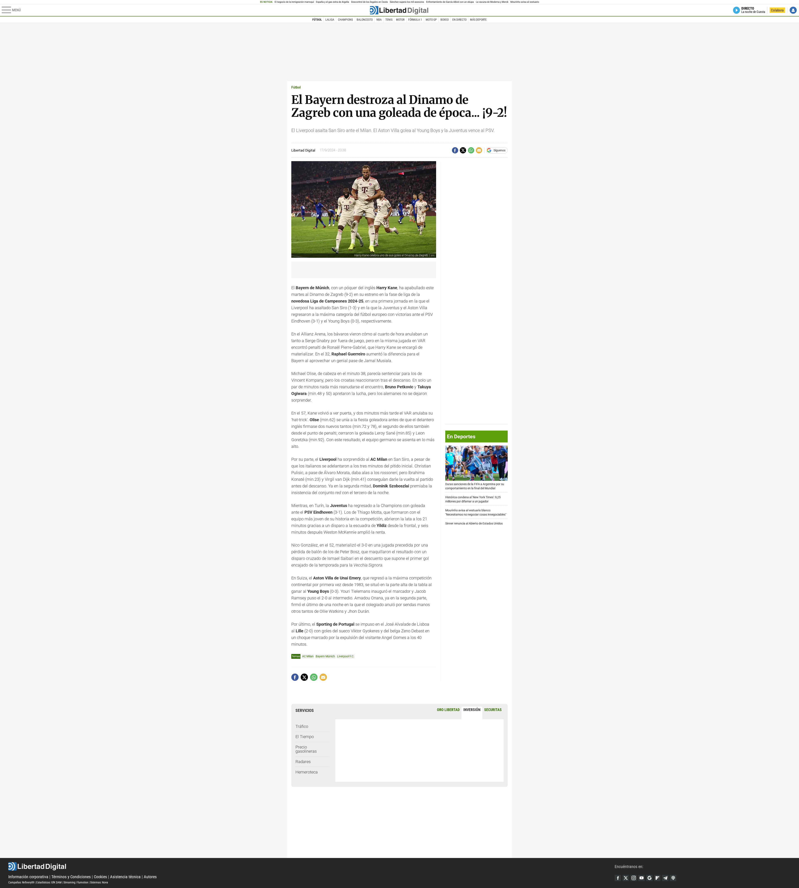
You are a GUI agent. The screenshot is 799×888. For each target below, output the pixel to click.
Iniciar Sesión (793, 10)
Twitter (626, 878)
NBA (379, 19)
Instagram (633, 878)
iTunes (673, 878)
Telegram (665, 878)
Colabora (777, 10)
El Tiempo (304, 736)
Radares (303, 761)
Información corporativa (28, 876)
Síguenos (499, 150)
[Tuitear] (463, 150)
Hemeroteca (306, 772)
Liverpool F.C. (345, 656)
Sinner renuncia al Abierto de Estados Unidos (474, 523)
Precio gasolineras (306, 749)
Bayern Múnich (325, 656)
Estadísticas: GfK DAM (49, 882)
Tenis (388, 19)
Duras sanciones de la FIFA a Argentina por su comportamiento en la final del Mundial (474, 486)
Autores (150, 876)
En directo (459, 19)
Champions (345, 19)
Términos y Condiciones (71, 876)
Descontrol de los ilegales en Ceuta (369, 2)
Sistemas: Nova (99, 882)
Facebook (618, 878)
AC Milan (308, 656)
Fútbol (317, 19)
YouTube (641, 878)
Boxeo (444, 19)
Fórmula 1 (415, 19)
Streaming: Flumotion (75, 882)
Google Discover (649, 878)
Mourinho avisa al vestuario (524, 2)
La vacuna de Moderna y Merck (492, 2)
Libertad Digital (311, 866)
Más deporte (478, 19)
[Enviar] (471, 150)
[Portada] (399, 10)
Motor (400, 19)
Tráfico (301, 726)
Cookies (100, 876)
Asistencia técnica (125, 876)
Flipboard (657, 878)
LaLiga (329, 19)
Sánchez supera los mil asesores (407, 2)
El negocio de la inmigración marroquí (294, 2)
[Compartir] (455, 150)
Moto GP (431, 19)
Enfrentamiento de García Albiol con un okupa (450, 2)
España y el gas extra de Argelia (332, 2)
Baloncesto (365, 19)
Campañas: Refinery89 (21, 882)
